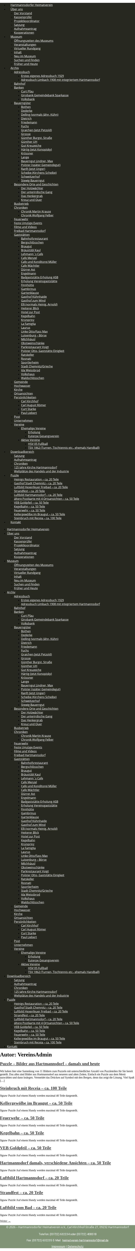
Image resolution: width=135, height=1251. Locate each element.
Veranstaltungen (25, 44)
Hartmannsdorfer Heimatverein (28, 529)
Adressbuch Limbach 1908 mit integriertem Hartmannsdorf (60, 80)
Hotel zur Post (30, 312)
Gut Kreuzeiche (31, 146)
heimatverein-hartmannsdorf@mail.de (85, 1240)
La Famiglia (28, 324)
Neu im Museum (25, 56)
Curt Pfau (27, 91)
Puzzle (15, 475)
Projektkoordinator (27, 21)
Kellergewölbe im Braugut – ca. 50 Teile (39, 514)
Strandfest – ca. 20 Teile (29, 491)
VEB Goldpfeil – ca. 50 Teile (31, 503)
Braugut (26, 246)
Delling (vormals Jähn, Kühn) (39, 115)
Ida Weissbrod (30, 370)
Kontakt (16, 522)
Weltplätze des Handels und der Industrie (41, 471)
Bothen (26, 107)
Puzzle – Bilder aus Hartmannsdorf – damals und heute (50, 1063)
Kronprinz (27, 320)
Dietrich (26, 118)
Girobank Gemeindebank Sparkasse (45, 95)
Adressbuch (22, 72)
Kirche (18, 390)
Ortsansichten (23, 393)
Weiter (5, 1220)
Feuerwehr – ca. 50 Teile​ (29, 510)
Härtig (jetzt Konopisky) (36, 149)
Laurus (25, 328)
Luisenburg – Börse (34, 335)
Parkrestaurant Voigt (35, 347)
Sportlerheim (30, 362)
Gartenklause (30, 293)
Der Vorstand (23, 13)
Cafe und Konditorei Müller (39, 262)
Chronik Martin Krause (36, 211)
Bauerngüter (22, 103)
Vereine (19, 424)
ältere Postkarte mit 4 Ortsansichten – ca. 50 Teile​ (46, 499)
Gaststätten (22, 235)
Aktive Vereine (30, 440)
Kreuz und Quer (31, 200)
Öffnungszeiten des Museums (33, 41)
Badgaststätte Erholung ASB (39, 277)
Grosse (26, 134)
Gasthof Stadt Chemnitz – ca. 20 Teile (38, 483)
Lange (25, 157)
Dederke (26, 111)
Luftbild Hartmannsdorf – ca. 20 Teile (38, 495)
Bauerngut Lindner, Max (37, 161)
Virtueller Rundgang (27, 48)
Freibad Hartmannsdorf (30, 231)
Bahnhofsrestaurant (34, 238)
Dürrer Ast (28, 269)
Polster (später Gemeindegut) (40, 165)
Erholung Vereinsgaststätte (39, 281)
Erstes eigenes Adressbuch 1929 (42, 76)
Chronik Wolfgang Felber (37, 215)
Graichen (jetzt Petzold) (36, 130)
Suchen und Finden (27, 60)
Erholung (34, 432)
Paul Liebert (29, 413)
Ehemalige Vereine (33, 428)
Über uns (17, 9)
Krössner (27, 153)
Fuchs (25, 126)
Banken (19, 87)
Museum (16, 37)
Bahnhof (19, 84)
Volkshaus (28, 374)
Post (17, 417)
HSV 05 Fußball (38, 444)
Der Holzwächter (32, 188)
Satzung (19, 25)
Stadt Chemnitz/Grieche (37, 366)
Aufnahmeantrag (25, 29)
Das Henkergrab (32, 196)
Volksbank (28, 99)
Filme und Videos (25, 227)
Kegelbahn (28, 316)
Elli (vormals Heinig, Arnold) (39, 304)
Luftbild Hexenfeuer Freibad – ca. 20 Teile (41, 487)
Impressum (58, 1246)
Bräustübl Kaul (31, 250)
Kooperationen (24, 557)
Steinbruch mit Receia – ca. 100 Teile (38, 518)
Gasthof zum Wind (33, 300)
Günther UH (29, 142)
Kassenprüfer (23, 17)
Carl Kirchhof (29, 401)
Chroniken (21, 207)
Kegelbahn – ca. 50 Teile (29, 506)
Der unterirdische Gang (36, 192)
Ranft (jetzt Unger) (33, 169)
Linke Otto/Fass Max (34, 331)
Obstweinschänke (32, 343)
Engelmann (28, 273)
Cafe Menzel (29, 258)
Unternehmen (23, 421)
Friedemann (29, 122)
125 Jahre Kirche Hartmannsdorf (35, 467)
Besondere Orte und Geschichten (36, 184)
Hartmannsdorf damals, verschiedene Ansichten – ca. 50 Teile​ (55, 1163)
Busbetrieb (21, 204)
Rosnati (26, 359)
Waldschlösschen (32, 378)
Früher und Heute (26, 64)
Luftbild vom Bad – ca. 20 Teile (28, 1207)
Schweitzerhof (30, 177)
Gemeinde (21, 382)
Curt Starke (28, 409)
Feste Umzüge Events (28, 223)
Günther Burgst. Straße (36, 138)
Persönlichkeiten (25, 397)
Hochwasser (22, 386)
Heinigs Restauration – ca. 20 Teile (36, 479)
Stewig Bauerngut (32, 180)
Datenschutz (75, 1246)
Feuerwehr (21, 219)
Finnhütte (27, 285)
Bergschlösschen (32, 242)
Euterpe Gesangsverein (43, 436)
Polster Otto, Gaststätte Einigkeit (42, 351)
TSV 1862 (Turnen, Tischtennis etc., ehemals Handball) (63, 448)
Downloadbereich (22, 452)
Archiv (15, 68)
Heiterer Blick (30, 308)
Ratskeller (27, 355)
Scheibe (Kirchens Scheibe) (39, 173)
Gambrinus (28, 289)
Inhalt (18, 52)
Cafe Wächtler (30, 266)
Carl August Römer (33, 405)
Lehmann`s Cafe (32, 254)
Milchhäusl (28, 339)
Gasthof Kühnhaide (34, 297)
